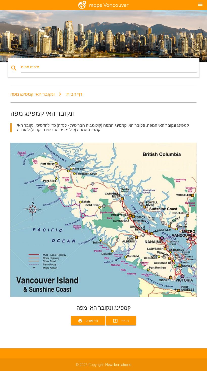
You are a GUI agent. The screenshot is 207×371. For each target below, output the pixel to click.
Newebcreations (118, 365)
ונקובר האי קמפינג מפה (32, 94)
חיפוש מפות (30, 67)
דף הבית (74, 94)
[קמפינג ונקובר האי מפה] (103, 296)
